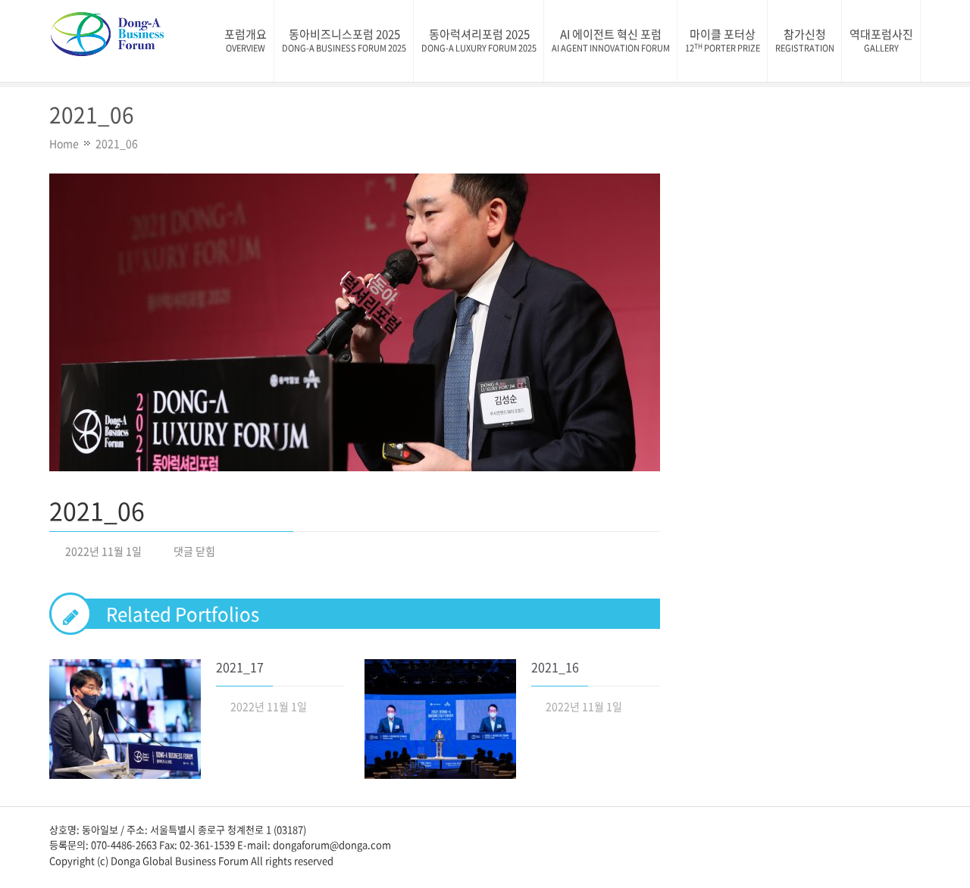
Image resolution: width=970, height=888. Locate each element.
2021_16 (555, 667)
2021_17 (240, 667)
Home (64, 143)
